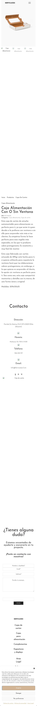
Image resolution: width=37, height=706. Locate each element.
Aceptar (18, 688)
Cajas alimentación (8, 203)
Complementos (20, 644)
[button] (34, 668)
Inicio (3, 197)
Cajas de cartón (21, 197)
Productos (10, 197)
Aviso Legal (30, 703)
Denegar (18, 693)
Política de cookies (8, 703)
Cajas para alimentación (19, 636)
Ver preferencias (18, 698)
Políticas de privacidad (20, 703)
